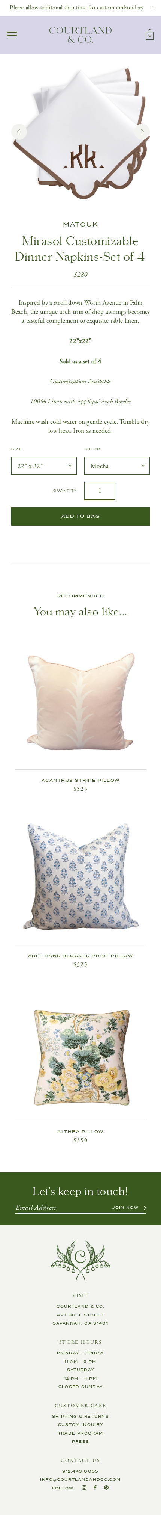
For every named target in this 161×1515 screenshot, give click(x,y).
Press (80, 1441)
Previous (19, 132)
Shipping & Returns (80, 1416)
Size (16, 449)
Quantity (65, 490)
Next (142, 132)
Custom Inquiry (80, 1424)
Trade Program (80, 1433)
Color (92, 449)
